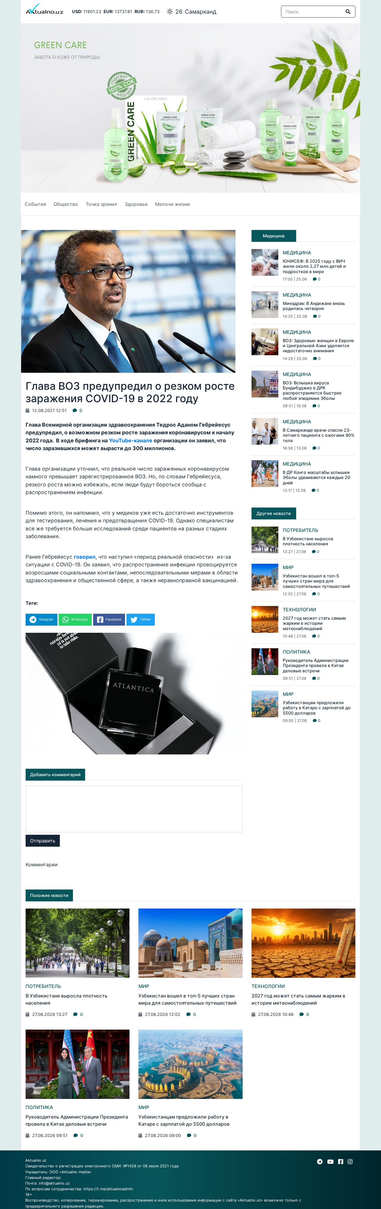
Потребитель (300, 530)
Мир (288, 567)
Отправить (42, 841)
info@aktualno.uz (54, 1183)
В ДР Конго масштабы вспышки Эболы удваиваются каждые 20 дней (316, 477)
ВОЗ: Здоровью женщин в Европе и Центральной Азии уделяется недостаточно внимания (318, 345)
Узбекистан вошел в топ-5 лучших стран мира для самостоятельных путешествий (316, 581)
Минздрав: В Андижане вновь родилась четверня (314, 306)
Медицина (297, 253)
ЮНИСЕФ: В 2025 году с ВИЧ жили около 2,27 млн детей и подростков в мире (314, 266)
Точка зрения (101, 204)
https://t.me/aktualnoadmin (108, 1189)
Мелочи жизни (172, 204)
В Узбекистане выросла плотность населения (308, 541)
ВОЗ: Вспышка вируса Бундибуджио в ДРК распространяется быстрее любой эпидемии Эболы (312, 390)
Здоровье (136, 204)
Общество (66, 204)
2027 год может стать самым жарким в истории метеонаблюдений (314, 623)
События (35, 204)
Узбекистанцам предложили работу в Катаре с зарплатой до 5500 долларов (317, 707)
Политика (296, 652)
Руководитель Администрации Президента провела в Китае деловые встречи (316, 665)
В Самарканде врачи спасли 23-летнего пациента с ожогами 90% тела (319, 435)
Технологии (299, 610)
